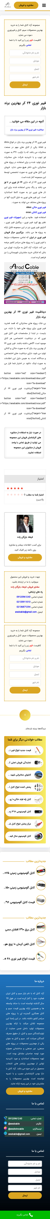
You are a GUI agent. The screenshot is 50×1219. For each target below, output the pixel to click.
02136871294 (23, 607)
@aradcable (14, 1124)
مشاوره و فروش (26, 5)
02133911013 (23, 602)
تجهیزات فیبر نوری (12, 217)
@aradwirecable (16, 1129)
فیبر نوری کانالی (39, 212)
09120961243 (23, 597)
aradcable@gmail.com (26, 612)
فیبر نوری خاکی (39, 207)
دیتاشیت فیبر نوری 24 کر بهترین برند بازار (27, 129)
